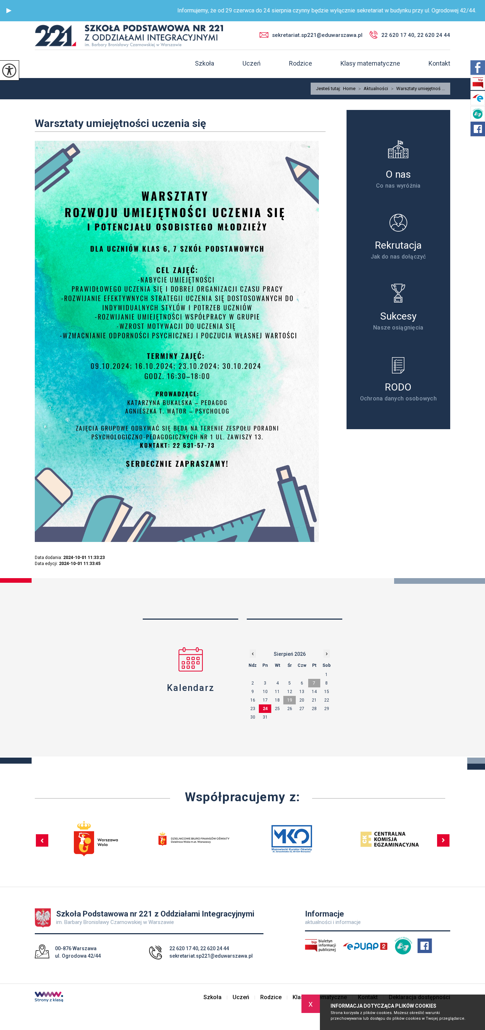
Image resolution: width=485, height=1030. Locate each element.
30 (252, 717)
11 (277, 691)
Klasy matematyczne (370, 63)
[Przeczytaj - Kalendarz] (190, 659)
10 (265, 691)
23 (252, 708)
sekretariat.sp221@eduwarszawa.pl (317, 35)
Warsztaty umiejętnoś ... (418, 88)
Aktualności (373, 88)
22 (326, 700)
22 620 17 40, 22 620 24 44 (415, 35)
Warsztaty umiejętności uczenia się (120, 123)
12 (289, 691)
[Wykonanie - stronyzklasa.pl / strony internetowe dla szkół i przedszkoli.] (49, 998)
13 (301, 691)
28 (314, 708)
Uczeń (252, 63)
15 (326, 691)
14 (314, 691)
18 (277, 700)
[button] (9, 10)
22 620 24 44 (214, 948)
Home (349, 88)
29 (326, 708)
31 (265, 717)
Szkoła (204, 63)
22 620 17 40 (183, 948)
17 (265, 700)
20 (301, 700)
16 (252, 700)
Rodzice (300, 63)
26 (289, 708)
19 (289, 700)
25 (277, 708)
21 (314, 700)
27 (301, 708)
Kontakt (439, 63)
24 (265, 708)
